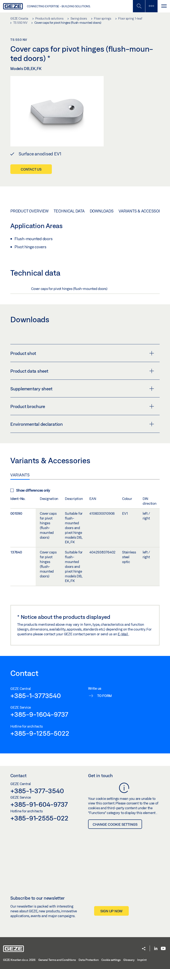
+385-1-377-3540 (37, 790)
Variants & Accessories (143, 211)
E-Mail (123, 634)
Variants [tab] (20, 475)
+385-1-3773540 (35, 695)
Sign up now (111, 911)
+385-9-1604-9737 (39, 714)
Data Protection (88, 960)
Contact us (31, 169)
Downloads (102, 211)
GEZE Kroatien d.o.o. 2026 (19, 960)
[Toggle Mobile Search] (139, 6)
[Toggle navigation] (164, 6)
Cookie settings (110, 960)
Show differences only (33, 490)
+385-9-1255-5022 (39, 733)
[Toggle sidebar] (151, 6)
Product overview (29, 211)
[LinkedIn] (156, 948)
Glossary (128, 960)
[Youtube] (163, 948)
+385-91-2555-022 (39, 818)
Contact (18, 775)
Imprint (141, 960)
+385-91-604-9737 (39, 804)
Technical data (69, 211)
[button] (144, 949)
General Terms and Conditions (57, 960)
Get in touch (100, 775)
